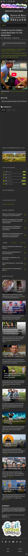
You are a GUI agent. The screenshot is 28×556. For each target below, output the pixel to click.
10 (4, 484)
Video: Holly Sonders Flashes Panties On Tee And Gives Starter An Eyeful (13, 375)
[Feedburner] (13, 1)
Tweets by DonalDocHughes (8, 204)
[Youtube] (9, 1)
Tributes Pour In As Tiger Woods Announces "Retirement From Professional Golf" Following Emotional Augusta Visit (13, 329)
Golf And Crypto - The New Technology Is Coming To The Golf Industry (13, 421)
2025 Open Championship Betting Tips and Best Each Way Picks (13, 489)
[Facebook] (1, 1)
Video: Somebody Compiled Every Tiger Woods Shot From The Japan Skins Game (14, 56)
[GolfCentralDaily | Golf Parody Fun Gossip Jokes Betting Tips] (14, 8)
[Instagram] (6, 1)
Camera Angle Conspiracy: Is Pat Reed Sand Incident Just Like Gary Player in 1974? (13, 50)
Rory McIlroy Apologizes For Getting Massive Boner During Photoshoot (13, 398)
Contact (20, 548)
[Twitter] (4, 1)
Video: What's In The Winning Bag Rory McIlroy (14, 53)
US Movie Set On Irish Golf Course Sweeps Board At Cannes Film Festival (12, 444)
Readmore (22, 297)
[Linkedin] (11, 1)
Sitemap (20, 551)
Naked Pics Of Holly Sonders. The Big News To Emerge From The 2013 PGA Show (13, 289)
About (8, 551)
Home (8, 548)
